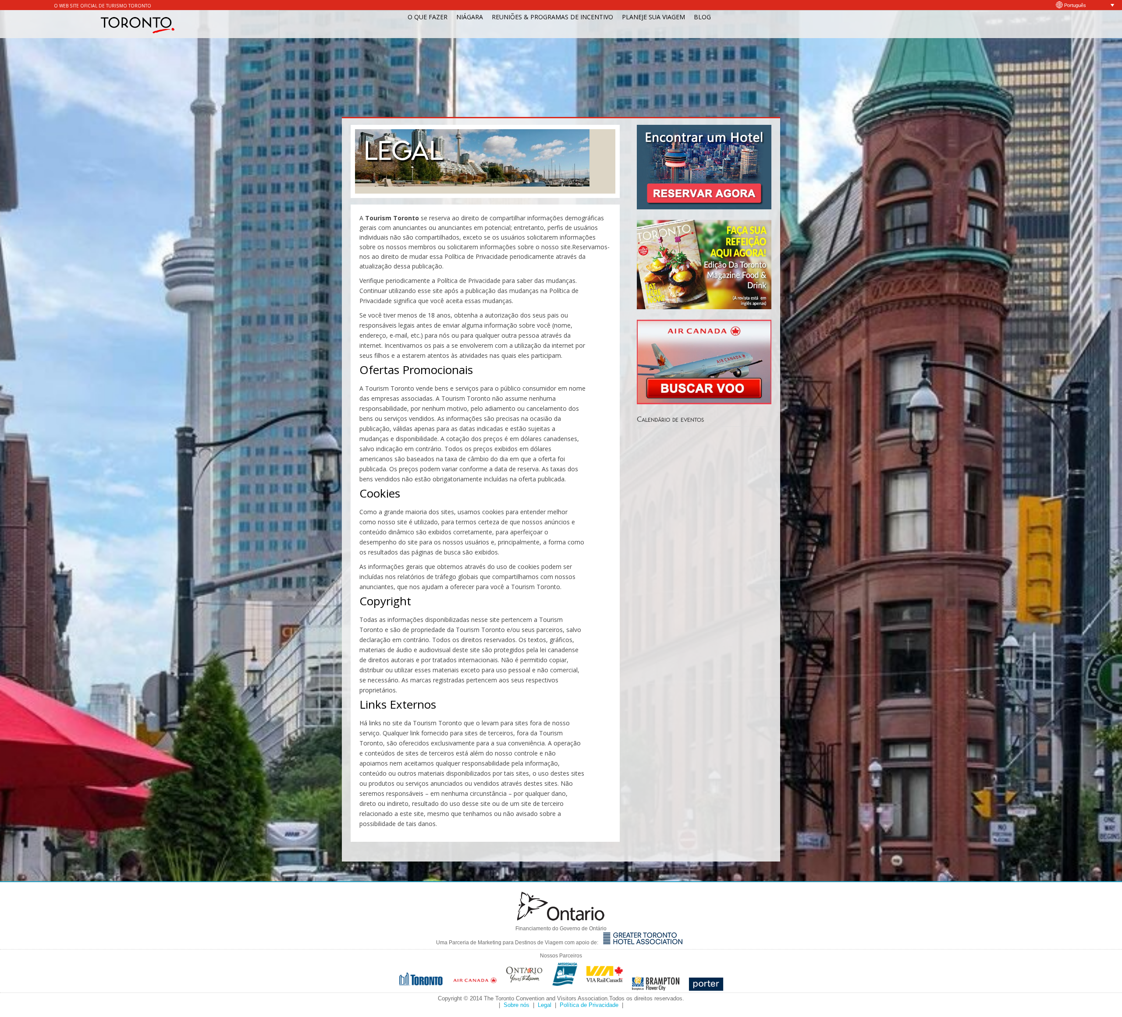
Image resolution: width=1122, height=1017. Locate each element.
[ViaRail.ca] (605, 988)
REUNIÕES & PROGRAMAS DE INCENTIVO (552, 17)
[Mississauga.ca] (565, 988)
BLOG (702, 17)
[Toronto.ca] (421, 988)
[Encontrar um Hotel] (704, 207)
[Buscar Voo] (704, 402)
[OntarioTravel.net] (524, 988)
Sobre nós (516, 1005)
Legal (544, 1005)
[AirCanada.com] (475, 988)
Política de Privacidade (589, 1005)
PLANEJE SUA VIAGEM (653, 17)
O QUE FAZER (427, 17)
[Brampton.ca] (655, 988)
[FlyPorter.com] (706, 988)
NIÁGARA (469, 17)
